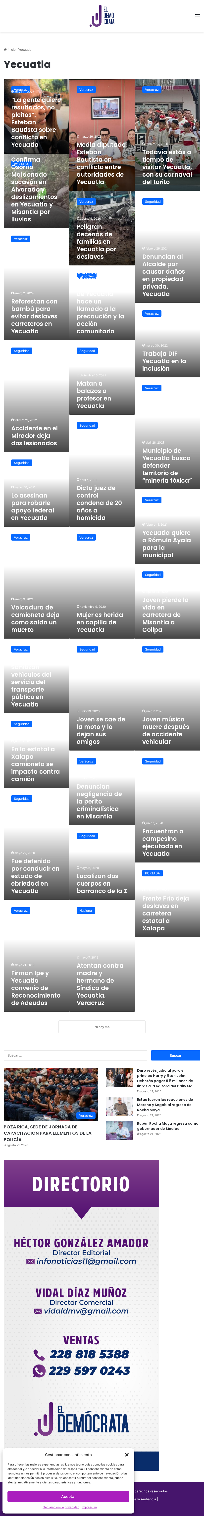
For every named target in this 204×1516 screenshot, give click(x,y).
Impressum (89, 1507)
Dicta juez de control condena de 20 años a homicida (99, 503)
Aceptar (68, 1496)
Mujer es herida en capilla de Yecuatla (100, 622)
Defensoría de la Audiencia (135, 1499)
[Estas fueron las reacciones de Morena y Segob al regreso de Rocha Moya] (119, 1106)
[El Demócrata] (102, 15)
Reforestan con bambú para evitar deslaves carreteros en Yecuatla (34, 316)
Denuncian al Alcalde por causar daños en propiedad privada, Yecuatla (163, 275)
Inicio (11, 49)
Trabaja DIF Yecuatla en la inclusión (164, 361)
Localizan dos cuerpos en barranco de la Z (102, 883)
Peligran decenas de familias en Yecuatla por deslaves (96, 242)
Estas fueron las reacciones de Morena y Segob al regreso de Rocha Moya (165, 1104)
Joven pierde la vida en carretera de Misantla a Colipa (165, 615)
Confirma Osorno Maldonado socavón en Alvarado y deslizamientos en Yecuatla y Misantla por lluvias (34, 189)
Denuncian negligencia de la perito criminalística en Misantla (99, 801)
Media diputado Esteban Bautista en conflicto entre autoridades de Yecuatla (101, 163)
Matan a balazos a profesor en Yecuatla (94, 394)
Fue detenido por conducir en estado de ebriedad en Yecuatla (35, 876)
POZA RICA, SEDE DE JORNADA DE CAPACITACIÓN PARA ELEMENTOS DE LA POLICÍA (48, 1133)
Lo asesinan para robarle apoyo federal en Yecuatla (32, 506)
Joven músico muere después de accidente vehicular (165, 730)
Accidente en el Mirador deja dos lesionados (34, 435)
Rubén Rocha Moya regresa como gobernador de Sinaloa (168, 1126)
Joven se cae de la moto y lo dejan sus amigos (101, 730)
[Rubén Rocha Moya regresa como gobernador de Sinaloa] (119, 1130)
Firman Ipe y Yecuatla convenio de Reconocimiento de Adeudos (35, 988)
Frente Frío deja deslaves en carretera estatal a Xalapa (165, 913)
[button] (126, 1454)
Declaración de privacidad (61, 1507)
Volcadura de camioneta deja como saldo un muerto (35, 618)
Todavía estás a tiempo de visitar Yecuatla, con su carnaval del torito (167, 167)
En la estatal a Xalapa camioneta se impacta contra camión (35, 764)
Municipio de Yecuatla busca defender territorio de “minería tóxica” (167, 466)
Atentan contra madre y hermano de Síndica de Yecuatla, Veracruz (100, 984)
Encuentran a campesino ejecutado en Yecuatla (163, 842)
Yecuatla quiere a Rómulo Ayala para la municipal (166, 544)
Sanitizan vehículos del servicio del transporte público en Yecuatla (31, 685)
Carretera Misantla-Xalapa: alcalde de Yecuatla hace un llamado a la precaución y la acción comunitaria (101, 301)
